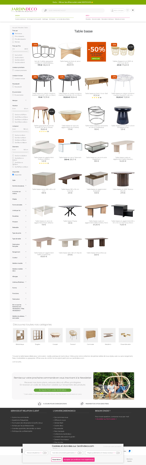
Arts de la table (96, 19)
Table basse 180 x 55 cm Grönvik (70, 190)
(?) (41, 453)
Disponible (17, 175)
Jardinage (45, 19)
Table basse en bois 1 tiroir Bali (96, 93)
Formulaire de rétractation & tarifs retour (27, 423)
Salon (26, 27)
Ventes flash (58, 423)
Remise (17, 42)
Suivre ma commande (20, 417)
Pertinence (18, 33)
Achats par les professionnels (23, 426)
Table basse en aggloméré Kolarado (96, 190)
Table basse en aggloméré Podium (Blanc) (44, 158)
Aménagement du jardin (34, 19)
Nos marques (59, 431)
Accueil (14, 27)
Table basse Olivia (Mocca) (96, 253)
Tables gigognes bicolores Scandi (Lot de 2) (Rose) (44, 126)
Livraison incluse (19, 78)
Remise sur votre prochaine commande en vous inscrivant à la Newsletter (52, 378)
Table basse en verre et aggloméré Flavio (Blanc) (43, 222)
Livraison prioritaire (20, 70)
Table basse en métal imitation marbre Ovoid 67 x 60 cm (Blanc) (122, 95)
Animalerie (52, 19)
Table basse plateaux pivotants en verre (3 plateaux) (96, 126)
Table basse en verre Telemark (70, 157)
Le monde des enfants (63, 19)
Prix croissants (19, 36)
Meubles (88, 19)
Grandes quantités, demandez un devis (26, 428)
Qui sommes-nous (61, 417)
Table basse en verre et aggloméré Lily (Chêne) (70, 126)
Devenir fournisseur (61, 439)
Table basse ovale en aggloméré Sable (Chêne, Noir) (96, 222)
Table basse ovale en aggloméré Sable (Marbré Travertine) (122, 159)
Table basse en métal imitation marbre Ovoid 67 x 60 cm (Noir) (44, 94)
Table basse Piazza (70, 221)
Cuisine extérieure (20, 19)
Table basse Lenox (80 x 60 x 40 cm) (43, 190)
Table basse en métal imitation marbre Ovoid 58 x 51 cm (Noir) (70, 94)
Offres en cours (60, 420)
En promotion (18, 95)
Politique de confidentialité (22, 431)
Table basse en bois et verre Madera (70, 62)
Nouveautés (58, 428)
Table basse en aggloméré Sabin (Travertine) (44, 253)
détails (55, 448)
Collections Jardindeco (62, 434)
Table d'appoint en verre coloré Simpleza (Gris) (122, 126)
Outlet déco (58, 426)
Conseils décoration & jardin (64, 437)
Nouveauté (18, 87)
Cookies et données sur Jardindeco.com (73, 446)
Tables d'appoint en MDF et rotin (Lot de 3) (123, 62)
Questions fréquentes (20, 420)
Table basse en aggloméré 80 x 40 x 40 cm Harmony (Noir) (122, 222)
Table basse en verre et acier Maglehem (96, 158)
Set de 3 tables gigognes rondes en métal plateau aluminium (44, 63)
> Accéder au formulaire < (106, 419)
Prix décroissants (20, 39)
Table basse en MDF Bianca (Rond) (123, 190)
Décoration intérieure (107, 19)
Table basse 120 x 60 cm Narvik (70, 253)
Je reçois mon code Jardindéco (52, 390)
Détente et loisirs (120, 19)
